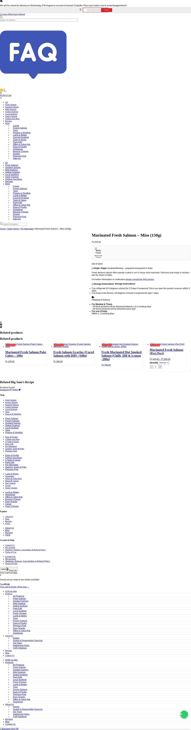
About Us (9, 517)
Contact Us (9, 545)
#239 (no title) (11, 591)
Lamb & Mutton (20, 135)
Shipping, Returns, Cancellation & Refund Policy (25, 550)
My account (10, 547)
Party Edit (17, 142)
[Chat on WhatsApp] (184, 714)
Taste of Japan (19, 140)
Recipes (8, 121)
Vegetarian (18, 149)
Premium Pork (19, 156)
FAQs (7, 524)
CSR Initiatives (20, 648)
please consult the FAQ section (140, 279)
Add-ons (17, 158)
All (6, 102)
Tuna (15, 130)
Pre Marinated (27, 229)
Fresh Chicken (11, 116)
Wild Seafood (10, 109)
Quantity (154, 363)
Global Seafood (11, 112)
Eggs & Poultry (20, 147)
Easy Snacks (10, 483)
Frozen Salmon (20, 128)
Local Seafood (11, 114)
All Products (18, 596)
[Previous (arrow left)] (4, 365)
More (7, 123)
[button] (95, 322)
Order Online (13, 229)
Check (106, 10)
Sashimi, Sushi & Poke (14, 449)
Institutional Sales (21, 645)
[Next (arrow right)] (186, 365)
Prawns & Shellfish (22, 133)
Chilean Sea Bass (12, 119)
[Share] (182, 3)
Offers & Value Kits (21, 144)
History (16, 638)
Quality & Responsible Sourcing (27, 640)
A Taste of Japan (12, 442)
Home (3, 229)
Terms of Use (10, 552)
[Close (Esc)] (188, 3)
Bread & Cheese (20, 151)
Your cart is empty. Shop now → (14, 587)
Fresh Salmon (11, 105)
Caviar (16, 126)
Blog (7, 519)
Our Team (17, 643)
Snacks (16, 154)
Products (8, 594)
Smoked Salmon (12, 107)
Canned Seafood (21, 137)
